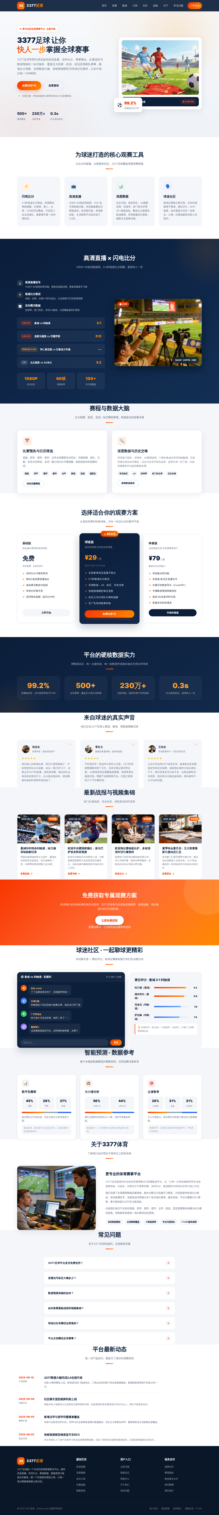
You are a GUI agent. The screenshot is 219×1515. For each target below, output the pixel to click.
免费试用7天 (29, 85)
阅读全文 (121, 873)
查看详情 (74, 873)
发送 (116, 1042)
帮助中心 (124, 1478)
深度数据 (80, 1472)
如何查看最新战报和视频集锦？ (108, 1308)
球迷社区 (124, 1472)
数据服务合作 (171, 1478)
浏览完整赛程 (33, 483)
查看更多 (168, 873)
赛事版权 (169, 1472)
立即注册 (124, 1466)
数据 (124, 5)
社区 (145, 5)
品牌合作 (169, 1466)
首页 (104, 5)
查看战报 (27, 873)
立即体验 (195, 5)
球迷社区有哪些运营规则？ (108, 1323)
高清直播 (80, 1466)
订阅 (135, 5)
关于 (165, 5)
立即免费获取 (109, 920)
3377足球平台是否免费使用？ (108, 1262)
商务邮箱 (169, 1484)
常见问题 (178, 5)
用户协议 (153, 1508)
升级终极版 (173, 612)
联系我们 (177, 1508)
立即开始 (46, 612)
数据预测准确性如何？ (108, 1293)
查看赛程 (54, 85)
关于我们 (124, 1484)
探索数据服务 (128, 483)
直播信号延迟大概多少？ (108, 1278)
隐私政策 (165, 1508)
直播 (114, 5)
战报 (155, 5)
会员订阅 (80, 1478)
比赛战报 (80, 1484)
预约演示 (169, 1490)
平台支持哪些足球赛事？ (108, 1338)
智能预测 (80, 1490)
